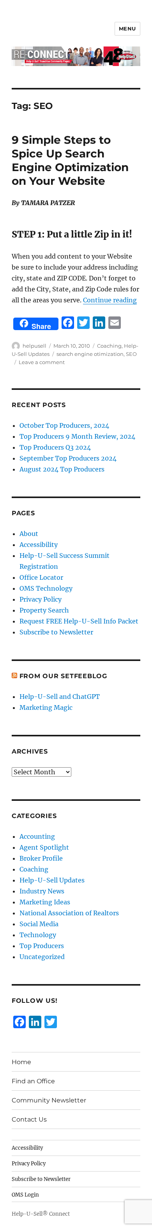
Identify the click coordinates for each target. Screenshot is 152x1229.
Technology (37, 935)
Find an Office (33, 1081)
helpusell (34, 346)
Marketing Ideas (44, 902)
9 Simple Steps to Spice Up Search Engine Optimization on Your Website (70, 160)
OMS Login (25, 1194)
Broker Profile (41, 858)
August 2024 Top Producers (61, 469)
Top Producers (41, 946)
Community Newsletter (49, 1100)
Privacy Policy (40, 599)
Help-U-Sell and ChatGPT (59, 696)
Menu (127, 28)
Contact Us (29, 1119)
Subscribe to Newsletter (56, 632)
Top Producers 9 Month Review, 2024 (77, 436)
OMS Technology (45, 588)
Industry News (41, 891)
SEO (131, 354)
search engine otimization (90, 354)
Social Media (38, 924)
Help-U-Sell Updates (52, 880)
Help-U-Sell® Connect (41, 1214)
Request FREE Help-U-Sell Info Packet (78, 621)
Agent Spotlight (44, 847)
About (28, 534)
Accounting (37, 836)
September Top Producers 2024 (68, 458)
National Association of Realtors (69, 913)
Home (21, 1062)
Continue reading (110, 300)
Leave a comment (42, 362)
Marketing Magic (45, 707)
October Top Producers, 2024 (64, 425)
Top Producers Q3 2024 (55, 447)
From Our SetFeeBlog (63, 676)
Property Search (44, 610)
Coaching (109, 346)
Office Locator (41, 577)
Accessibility (38, 544)
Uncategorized (42, 957)
